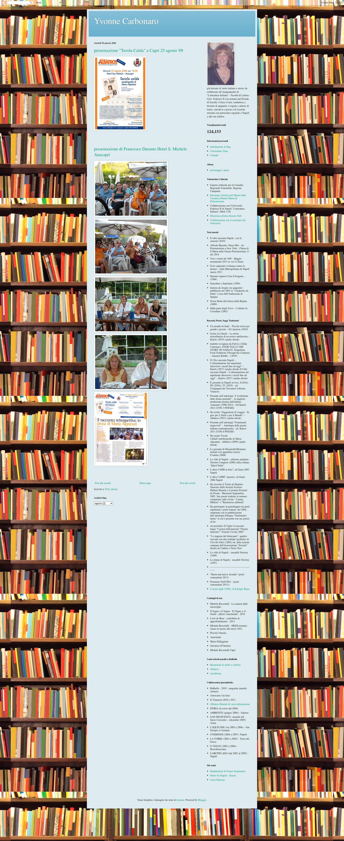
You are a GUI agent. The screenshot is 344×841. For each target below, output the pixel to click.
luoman (180, 800)
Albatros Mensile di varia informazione (230, 704)
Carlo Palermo (217, 779)
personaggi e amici (219, 170)
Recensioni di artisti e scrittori (225, 664)
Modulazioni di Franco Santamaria (227, 771)
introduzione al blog (220, 146)
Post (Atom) (111, 489)
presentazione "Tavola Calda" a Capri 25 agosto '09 (138, 50)
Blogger (202, 800)
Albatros (214, 669)
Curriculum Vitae (219, 151)
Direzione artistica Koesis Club (226, 215)
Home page (145, 483)
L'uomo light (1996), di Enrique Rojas (229, 589)
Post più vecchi (187, 483)
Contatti (214, 155)
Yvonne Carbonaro (126, 20)
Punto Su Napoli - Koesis (223, 775)
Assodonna (215, 673)
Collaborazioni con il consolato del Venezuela (227, 221)
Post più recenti (103, 483)
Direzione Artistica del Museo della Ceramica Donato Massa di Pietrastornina (228, 198)
